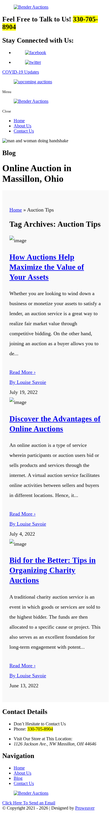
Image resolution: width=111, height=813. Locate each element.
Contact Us (24, 131)
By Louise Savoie (27, 382)
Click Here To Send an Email (28, 802)
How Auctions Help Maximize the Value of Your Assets (46, 267)
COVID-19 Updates (20, 72)
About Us (22, 125)
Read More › (22, 372)
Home (19, 120)
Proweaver (84, 808)
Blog (18, 778)
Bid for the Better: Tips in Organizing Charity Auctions (52, 570)
